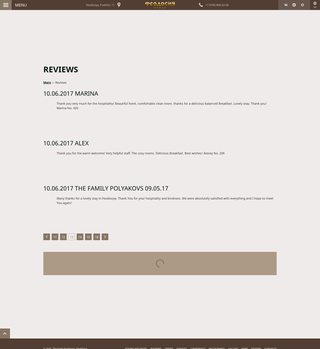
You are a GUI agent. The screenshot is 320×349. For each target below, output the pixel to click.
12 (63, 237)
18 (96, 237)
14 (80, 237)
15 (88, 237)
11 (55, 237)
